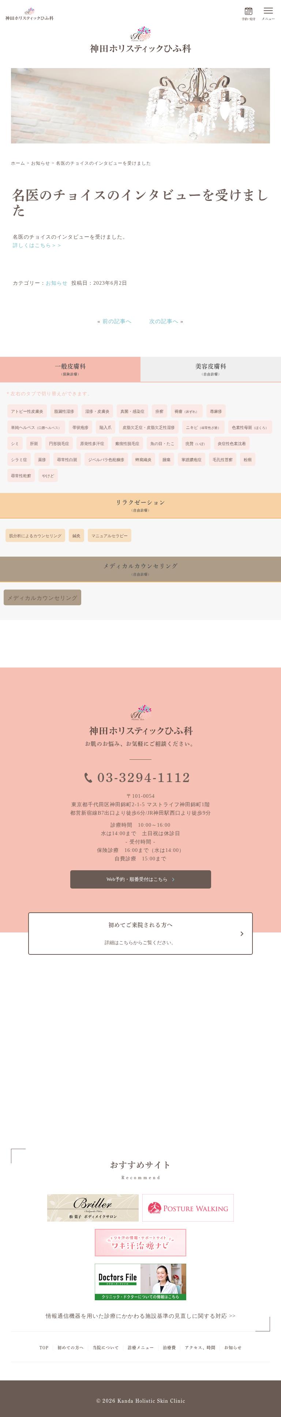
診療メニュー (141, 1348)
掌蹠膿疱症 (191, 459)
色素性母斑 (250, 427)
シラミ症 (19, 459)
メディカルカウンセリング (42, 598)
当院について (106, 1348)
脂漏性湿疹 (64, 411)
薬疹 (42, 459)
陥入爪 (106, 427)
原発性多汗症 (92, 443)
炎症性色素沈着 (232, 443)
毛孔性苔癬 (223, 459)
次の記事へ (164, 321)
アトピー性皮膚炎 (27, 411)
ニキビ (203, 427)
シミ (15, 443)
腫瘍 (166, 459)
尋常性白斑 (67, 459)
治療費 (169, 1348)
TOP (44, 1348)
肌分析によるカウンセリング (35, 536)
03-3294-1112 (144, 777)
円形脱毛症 (59, 443)
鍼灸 (76, 536)
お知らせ (57, 283)
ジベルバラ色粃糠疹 (106, 459)
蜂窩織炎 (143, 459)
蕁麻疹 (216, 411)
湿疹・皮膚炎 (97, 411)
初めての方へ (70, 1348)
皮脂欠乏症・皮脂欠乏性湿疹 (149, 427)
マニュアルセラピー (109, 536)
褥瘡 (187, 411)
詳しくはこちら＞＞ (37, 245)
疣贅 (196, 443)
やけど (48, 476)
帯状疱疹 (80, 427)
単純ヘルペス (36, 427)
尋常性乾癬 (21, 476)
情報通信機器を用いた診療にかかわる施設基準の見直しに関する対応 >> (141, 1316)
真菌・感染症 (132, 411)
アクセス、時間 (200, 1348)
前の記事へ (117, 321)
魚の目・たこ (162, 443)
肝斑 (34, 443)
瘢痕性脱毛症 (127, 443)
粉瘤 (248, 459)
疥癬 (160, 411)
